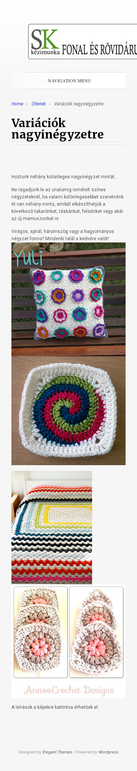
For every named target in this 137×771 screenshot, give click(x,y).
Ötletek (39, 104)
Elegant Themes (57, 752)
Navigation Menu (69, 80)
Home (17, 104)
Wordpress (109, 752)
